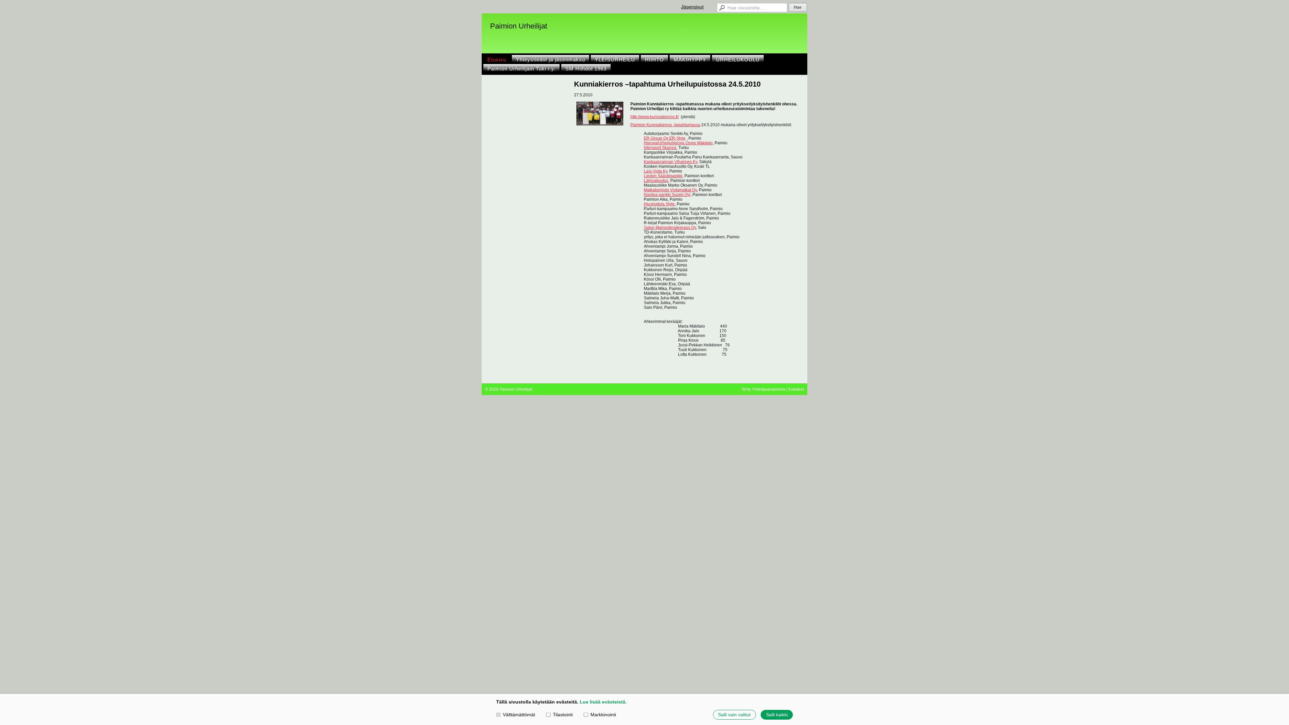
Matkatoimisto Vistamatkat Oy (670, 190)
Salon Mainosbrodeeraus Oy (670, 227)
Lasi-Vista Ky (655, 171)
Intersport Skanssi (660, 147)
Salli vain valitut (734, 714)
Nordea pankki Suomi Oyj (667, 194)
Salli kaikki (777, 714)
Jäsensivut (692, 6)
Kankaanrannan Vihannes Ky (670, 161)
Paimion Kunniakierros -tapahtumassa (665, 125)
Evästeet (796, 389)
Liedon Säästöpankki (663, 176)
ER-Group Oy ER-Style (664, 138)
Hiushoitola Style (659, 204)
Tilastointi (563, 714)
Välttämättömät (519, 714)
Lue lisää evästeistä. (603, 702)
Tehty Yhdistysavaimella (763, 389)
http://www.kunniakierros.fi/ (654, 116)
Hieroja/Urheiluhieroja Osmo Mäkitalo (678, 143)
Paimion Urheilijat (518, 26)
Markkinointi (603, 714)
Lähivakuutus (656, 180)
